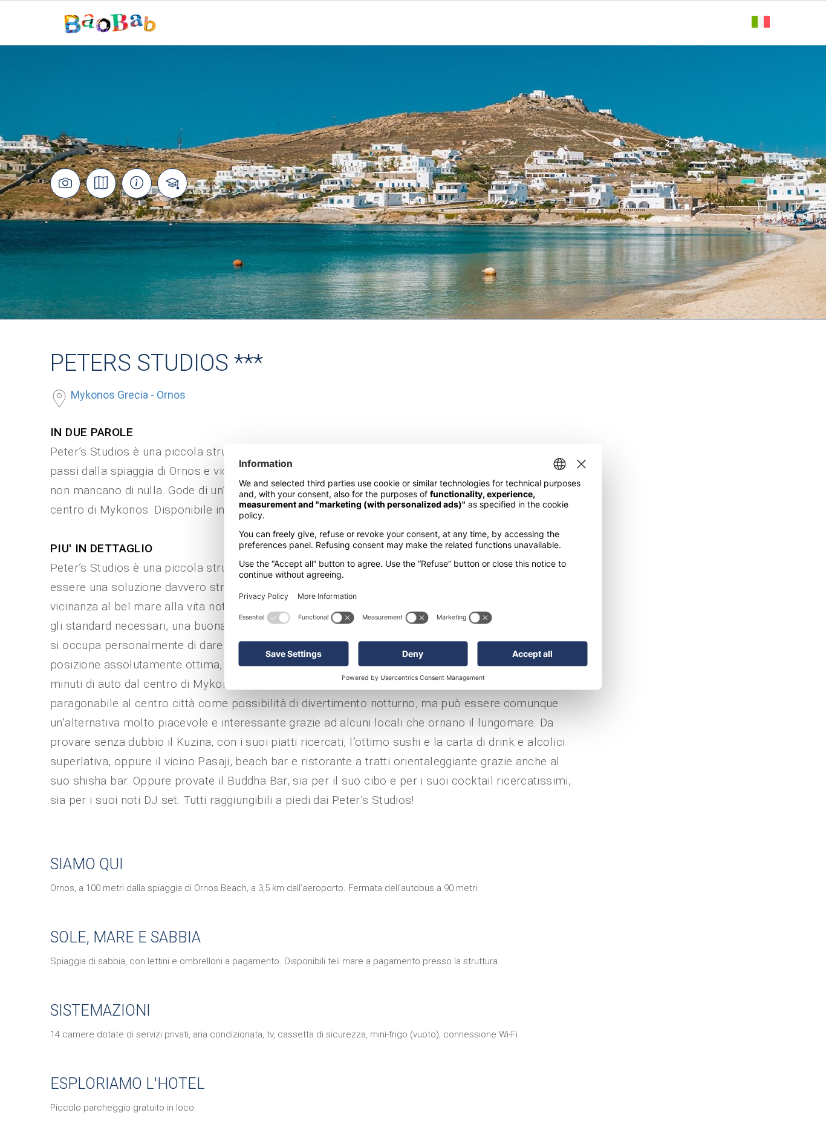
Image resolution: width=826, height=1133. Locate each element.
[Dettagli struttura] (137, 183)
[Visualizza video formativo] (172, 183)
